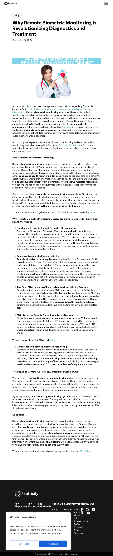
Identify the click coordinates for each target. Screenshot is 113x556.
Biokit (86, 145)
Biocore (63, 145)
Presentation (81, 521)
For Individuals (44, 505)
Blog (17, 15)
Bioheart (73, 145)
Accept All (53, 543)
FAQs (77, 524)
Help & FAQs (68, 511)
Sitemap (78, 533)
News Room (55, 511)
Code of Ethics (78, 528)
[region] (38, 531)
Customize (24, 543)
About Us (57, 503)
